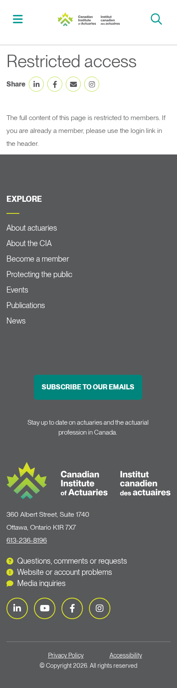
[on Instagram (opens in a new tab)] (91, 84)
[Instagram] (99, 608)
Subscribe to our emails (88, 387)
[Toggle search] (157, 19)
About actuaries (31, 227)
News (16, 320)
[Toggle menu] (18, 19)
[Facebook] (72, 608)
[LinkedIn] (17, 608)
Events (17, 289)
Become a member (37, 258)
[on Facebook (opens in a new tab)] (54, 84)
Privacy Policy (66, 655)
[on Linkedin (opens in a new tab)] (36, 84)
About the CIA (29, 243)
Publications (25, 305)
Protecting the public (39, 274)
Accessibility (126, 655)
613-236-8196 (26, 540)
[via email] (73, 84)
